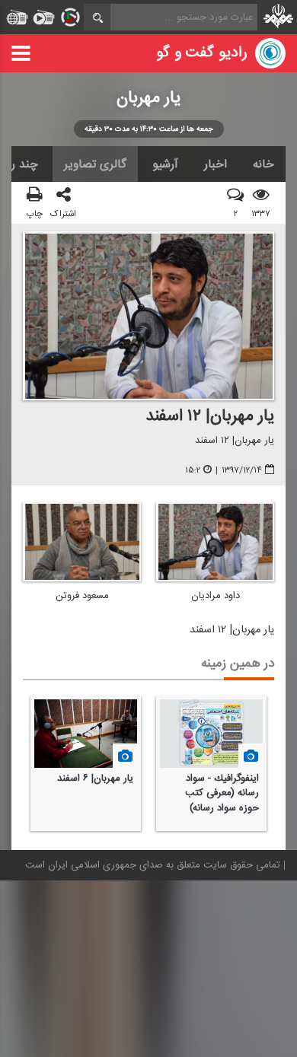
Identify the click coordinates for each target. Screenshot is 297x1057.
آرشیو (165, 164)
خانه (263, 164)
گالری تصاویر (95, 164)
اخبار (215, 164)
